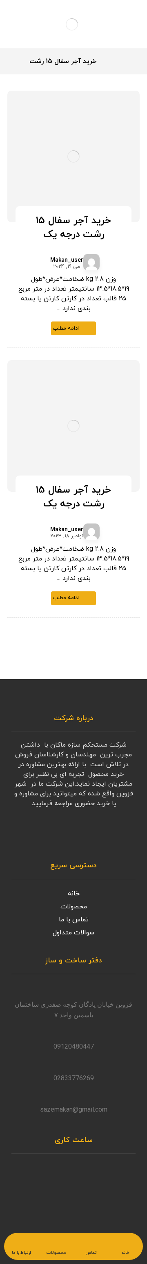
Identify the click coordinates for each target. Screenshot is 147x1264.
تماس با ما (74, 919)
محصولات (73, 906)
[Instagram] (127, 833)
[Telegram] (111, 833)
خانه (74, 893)
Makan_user (66, 260)
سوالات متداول (73, 932)
